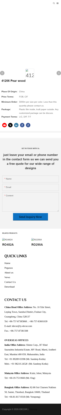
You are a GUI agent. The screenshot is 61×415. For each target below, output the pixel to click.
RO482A (8, 244)
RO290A (37, 244)
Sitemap (33, 409)
